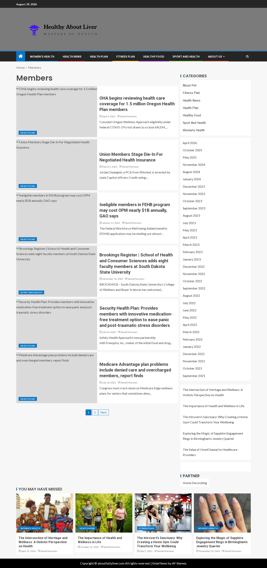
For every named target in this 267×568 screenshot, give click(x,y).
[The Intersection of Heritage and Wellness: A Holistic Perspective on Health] (44, 513)
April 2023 (190, 237)
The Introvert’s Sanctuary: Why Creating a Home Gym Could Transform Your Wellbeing (159, 542)
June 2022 (189, 310)
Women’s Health (42, 57)
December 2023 (194, 186)
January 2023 (192, 259)
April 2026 (190, 143)
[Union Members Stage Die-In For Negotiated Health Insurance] (56, 164)
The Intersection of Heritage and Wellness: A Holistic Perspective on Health (43, 542)
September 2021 (194, 376)
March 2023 (191, 244)
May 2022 (190, 317)
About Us (215, 57)
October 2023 (192, 201)
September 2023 (194, 208)
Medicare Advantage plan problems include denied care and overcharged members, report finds (135, 370)
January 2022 (192, 346)
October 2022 (192, 281)
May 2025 (190, 157)
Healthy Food (153, 57)
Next (104, 412)
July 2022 (189, 303)
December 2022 (194, 266)
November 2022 (194, 274)
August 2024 (191, 172)
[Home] (21, 56)
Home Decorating (195, 483)
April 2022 (190, 324)
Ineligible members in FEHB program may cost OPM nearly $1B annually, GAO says (134, 210)
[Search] (247, 56)
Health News (72, 57)
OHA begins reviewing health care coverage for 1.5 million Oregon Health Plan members (137, 104)
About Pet (189, 85)
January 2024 (192, 179)
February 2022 (192, 339)
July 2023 (189, 223)
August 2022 (191, 295)
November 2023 (194, 194)
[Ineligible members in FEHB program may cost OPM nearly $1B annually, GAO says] (56, 218)
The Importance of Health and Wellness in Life (213, 406)
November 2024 (194, 164)
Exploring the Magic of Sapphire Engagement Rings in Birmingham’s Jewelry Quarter (222, 542)
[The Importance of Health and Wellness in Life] (103, 513)
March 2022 (191, 332)
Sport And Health (186, 57)
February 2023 (192, 252)
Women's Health (194, 130)
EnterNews (159, 563)
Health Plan (99, 57)
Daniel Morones (128, 116)
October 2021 (192, 368)
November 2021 (194, 361)
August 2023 (191, 215)
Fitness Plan (125, 57)
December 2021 (194, 354)
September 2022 (194, 288)
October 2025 (192, 150)
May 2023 (190, 230)
